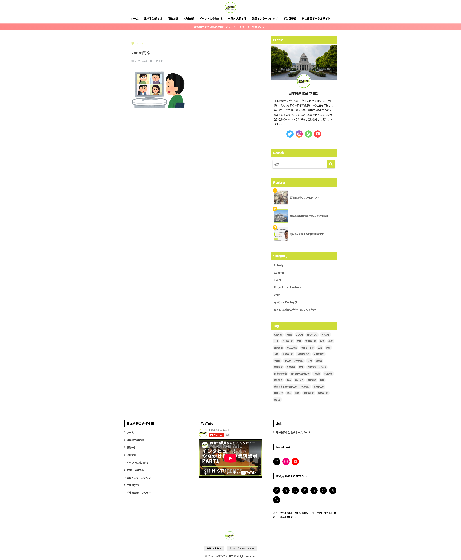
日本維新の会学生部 (300, 373)
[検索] (331, 164)
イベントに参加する (211, 18)
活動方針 (173, 18)
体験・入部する (237, 18)
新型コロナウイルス (317, 367)
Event (277, 280)
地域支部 (188, 18)
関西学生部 (323, 392)
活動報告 (278, 380)
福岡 (322, 380)
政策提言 (278, 367)
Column (279, 272)
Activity (278, 265)
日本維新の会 (280, 373)
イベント (325, 334)
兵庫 (330, 341)
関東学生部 (308, 392)
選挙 (289, 392)
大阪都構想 (319, 354)
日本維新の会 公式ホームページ (292, 432)
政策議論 (291, 367)
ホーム (135, 18)
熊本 (289, 380)
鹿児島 (277, 399)
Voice (277, 295)
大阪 (276, 354)
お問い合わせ (214, 548)
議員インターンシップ (265, 18)
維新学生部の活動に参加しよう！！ (215, 27)
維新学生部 (319, 386)
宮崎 (309, 360)
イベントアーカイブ (285, 302)
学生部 (277, 360)
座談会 (319, 360)
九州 (276, 341)
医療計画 (278, 347)
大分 (328, 347)
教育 (301, 367)
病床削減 (312, 380)
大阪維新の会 (303, 354)
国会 (320, 347)
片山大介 (299, 380)
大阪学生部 (288, 354)
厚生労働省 (292, 347)
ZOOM (299, 334)
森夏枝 (317, 373)
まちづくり (312, 334)
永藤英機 (328, 373)
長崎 (297, 392)
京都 (299, 341)
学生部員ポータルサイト (316, 18)
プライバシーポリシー (241, 548)
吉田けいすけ (307, 347)
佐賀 (322, 341)
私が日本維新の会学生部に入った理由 (296, 310)
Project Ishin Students (287, 287)
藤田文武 (278, 392)
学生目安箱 (289, 18)
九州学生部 (288, 341)
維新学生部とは (153, 18)
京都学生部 (310, 341)
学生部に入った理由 (294, 360)
